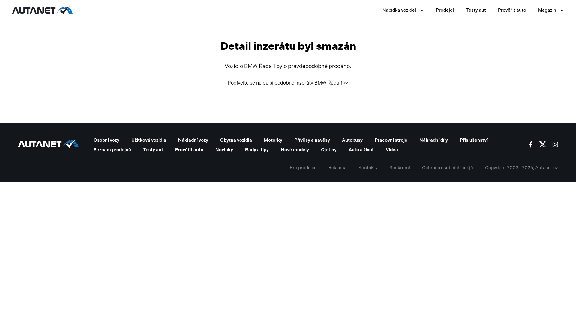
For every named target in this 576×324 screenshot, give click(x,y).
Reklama (337, 167)
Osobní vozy (106, 140)
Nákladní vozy (193, 140)
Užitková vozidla (148, 140)
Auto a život (361, 149)
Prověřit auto (512, 10)
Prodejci (445, 10)
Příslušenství (474, 140)
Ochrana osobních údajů (447, 167)
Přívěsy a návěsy (312, 140)
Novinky (224, 149)
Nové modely (295, 149)
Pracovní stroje (391, 140)
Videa (392, 149)
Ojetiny (329, 149)
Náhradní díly (433, 140)
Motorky (273, 140)
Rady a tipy (257, 149)
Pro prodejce (303, 167)
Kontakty (367, 167)
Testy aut (476, 10)
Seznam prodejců (112, 149)
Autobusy (352, 140)
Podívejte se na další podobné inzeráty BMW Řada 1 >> (288, 83)
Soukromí (399, 167)
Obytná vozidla (236, 140)
